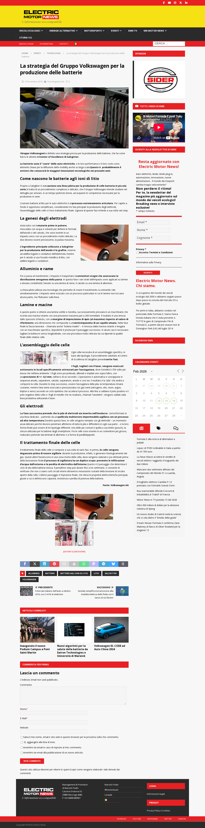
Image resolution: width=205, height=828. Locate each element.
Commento (26, 684)
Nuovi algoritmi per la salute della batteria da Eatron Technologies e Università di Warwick (72, 651)
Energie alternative (62, 30)
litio (96, 573)
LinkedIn (182, 819)
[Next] (178, 79)
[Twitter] (180, 3)
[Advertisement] (133, 16)
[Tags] (158, 428)
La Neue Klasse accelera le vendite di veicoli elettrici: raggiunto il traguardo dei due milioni (158, 460)
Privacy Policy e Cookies (158, 810)
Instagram (152, 819)
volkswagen (29, 579)
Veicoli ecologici (29, 30)
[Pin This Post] (54, 564)
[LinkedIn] (186, 3)
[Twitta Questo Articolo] (35, 564)
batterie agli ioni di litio (74, 573)
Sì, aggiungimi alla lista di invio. (39, 742)
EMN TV (132, 30)
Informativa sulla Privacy (148, 262)
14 (173, 400)
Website (24, 727)
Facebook (121, 819)
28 (151, 386)
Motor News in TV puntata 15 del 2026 (157, 499)
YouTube (137, 819)
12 (158, 400)
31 (173, 386)
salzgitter (111, 573)
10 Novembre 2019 (33, 81)
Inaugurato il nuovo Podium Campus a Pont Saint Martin (35, 649)
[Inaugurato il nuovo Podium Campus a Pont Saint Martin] (37, 630)
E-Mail (23, 718)
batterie (50, 573)
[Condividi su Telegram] (103, 564)
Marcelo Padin (26, 44)
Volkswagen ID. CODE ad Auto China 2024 (109, 647)
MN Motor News (154, 30)
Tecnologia (52, 81)
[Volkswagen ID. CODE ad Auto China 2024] (111, 630)
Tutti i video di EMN (152, 106)
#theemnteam (46, 44)
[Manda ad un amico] (64, 564)
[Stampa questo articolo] (74, 564)
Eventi (115, 30)
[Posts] (141, 428)
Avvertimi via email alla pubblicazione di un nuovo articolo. (53, 752)
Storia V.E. (25, 37)
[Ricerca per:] (169, 43)
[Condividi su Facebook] (25, 564)
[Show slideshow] (74, 551)
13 (166, 400)
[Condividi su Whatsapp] (84, 564)
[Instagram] (175, 3)
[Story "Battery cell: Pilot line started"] (74, 533)
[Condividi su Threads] (123, 564)
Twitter (168, 819)
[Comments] (175, 428)
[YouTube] (169, 3)
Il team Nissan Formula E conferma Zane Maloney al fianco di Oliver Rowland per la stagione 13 (158, 526)
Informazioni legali (156, 793)
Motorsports (93, 30)
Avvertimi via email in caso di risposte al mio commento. (52, 747)
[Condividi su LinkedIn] (44, 564)
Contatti (63, 44)
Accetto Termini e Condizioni (156, 252)
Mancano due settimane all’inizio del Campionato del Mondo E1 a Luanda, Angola (156, 473)
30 (166, 386)
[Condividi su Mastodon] (94, 564)
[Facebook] (164, 3)
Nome (23, 708)
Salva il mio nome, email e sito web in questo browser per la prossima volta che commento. (71, 737)
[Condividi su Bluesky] (113, 564)
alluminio (34, 573)
